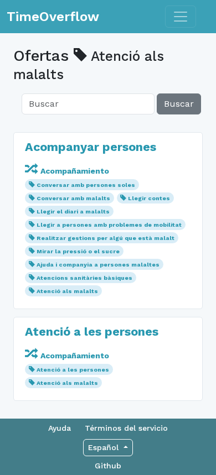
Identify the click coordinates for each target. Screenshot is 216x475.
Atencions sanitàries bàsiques (84, 277)
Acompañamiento (73, 170)
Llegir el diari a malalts (73, 211)
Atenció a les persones (91, 331)
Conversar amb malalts (73, 198)
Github (108, 465)
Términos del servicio (126, 428)
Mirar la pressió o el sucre (78, 251)
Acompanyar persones (90, 147)
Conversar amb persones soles (86, 185)
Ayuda (59, 428)
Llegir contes (149, 198)
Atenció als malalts (67, 291)
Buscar (179, 103)
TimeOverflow (53, 16)
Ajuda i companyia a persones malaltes (98, 264)
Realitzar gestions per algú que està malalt (105, 238)
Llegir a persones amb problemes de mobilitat (109, 224)
